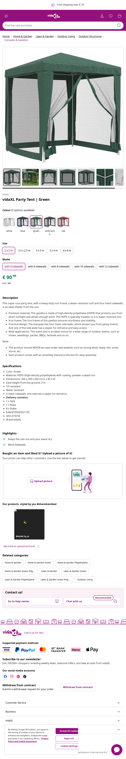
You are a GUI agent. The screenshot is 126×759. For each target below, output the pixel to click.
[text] (9, 278)
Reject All (69, 738)
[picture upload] (82, 481)
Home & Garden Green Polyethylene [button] (21, 571)
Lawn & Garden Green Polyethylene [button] (57, 579)
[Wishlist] (111, 16)
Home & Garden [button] (13, 562)
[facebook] (5, 676)
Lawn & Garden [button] (49, 571)
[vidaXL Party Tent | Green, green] (63, 107)
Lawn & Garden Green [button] (75, 571)
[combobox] (63, 25)
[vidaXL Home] (54, 16)
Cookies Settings (69, 746)
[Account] (102, 16)
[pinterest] (18, 676)
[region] (41, 739)
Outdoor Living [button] (85, 579)
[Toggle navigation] (6, 16)
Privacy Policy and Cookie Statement (28, 740)
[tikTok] (24, 676)
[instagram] (11, 676)
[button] (9, 226)
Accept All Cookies (69, 731)
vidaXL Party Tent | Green (26, 199)
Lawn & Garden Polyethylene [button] (19, 579)
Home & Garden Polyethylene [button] (72, 562)
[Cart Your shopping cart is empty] (119, 16)
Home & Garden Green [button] (39, 562)
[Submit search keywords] (118, 25)
